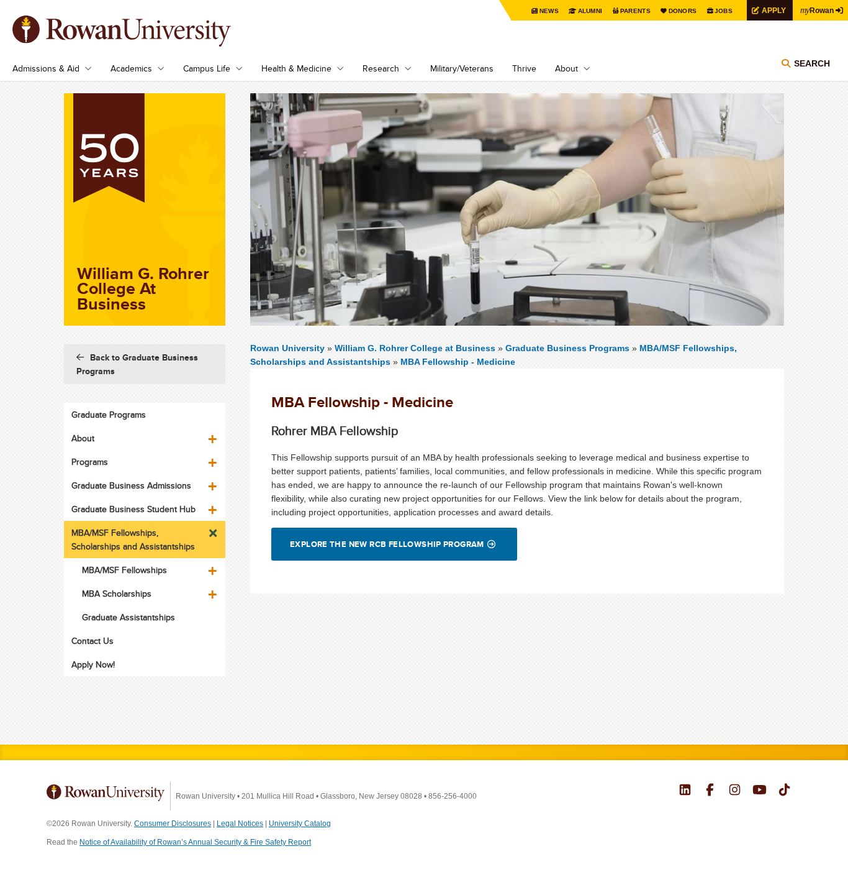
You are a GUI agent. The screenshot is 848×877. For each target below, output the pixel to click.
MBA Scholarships (116, 593)
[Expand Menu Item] (213, 434)
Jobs (724, 10)
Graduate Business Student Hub (133, 509)
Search (812, 63)
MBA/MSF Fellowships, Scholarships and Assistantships (133, 539)
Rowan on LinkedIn (685, 791)
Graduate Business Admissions (131, 485)
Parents (635, 10)
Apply (774, 10)
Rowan (817, 10)
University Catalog (300, 823)
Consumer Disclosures (172, 823)
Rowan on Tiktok (784, 791)
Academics (131, 68)
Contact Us (92, 641)
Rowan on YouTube (759, 791)
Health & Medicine (296, 68)
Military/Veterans (462, 68)
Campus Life (206, 68)
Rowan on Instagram (734, 791)
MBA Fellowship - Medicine (457, 362)
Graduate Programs (108, 414)
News (549, 10)
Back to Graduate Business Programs (137, 364)
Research (381, 68)
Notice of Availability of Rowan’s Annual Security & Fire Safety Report (195, 842)
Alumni (590, 10)
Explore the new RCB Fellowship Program (387, 544)
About (566, 68)
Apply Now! (93, 664)
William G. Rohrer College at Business (416, 348)
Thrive (524, 68)
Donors (683, 10)
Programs (89, 462)
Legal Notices (240, 823)
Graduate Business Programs (567, 348)
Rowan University (139, 31)
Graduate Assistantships (128, 617)
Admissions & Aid (45, 68)
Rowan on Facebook (710, 791)
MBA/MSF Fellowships (124, 570)
